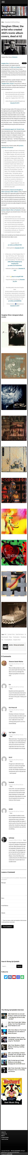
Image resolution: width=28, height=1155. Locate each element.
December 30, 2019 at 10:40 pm (16, 811)
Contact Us (4, 1134)
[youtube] (14, 977)
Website (3, 913)
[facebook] (10, 977)
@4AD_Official (11, 261)
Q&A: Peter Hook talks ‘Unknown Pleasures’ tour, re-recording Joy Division (17, 1069)
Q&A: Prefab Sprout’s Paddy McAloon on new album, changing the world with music (16, 1062)
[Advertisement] (14, 945)
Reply (11, 665)
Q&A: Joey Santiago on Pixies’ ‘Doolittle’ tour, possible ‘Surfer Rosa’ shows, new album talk (17, 1054)
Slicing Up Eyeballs (19, 645)
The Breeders (16, 637)
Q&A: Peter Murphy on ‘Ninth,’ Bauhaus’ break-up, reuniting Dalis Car (16, 1046)
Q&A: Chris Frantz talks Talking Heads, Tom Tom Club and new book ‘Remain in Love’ (17, 1024)
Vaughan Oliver (5, 63)
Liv (10, 684)
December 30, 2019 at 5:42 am (16, 784)
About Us (3, 1132)
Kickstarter (14, 57)
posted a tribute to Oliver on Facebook (10, 210)
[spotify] (22, 977)
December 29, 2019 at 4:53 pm (16, 759)
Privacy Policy (4, 1137)
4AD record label (15, 67)
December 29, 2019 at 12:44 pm (16, 709)
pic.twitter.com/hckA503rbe (14, 301)
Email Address (4, 905)
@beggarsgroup (18, 261)
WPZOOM (9, 1154)
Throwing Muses (8, 639)
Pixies (10, 637)
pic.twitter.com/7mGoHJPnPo (15, 265)
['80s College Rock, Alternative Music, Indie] (14, 11)
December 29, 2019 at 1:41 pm (16, 734)
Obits (2, 22)
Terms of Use (4, 1139)
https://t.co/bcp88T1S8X (17, 276)
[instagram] (18, 977)
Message (3, 882)
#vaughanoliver (14, 263)
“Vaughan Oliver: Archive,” (7, 83)
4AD (5, 634)
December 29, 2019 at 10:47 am (16, 687)
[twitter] (6, 977)
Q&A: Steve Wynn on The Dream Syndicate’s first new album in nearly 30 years (17, 1031)
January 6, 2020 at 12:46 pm (15, 840)
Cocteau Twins (11, 634)
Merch (3, 1135)
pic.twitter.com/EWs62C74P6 (15, 245)
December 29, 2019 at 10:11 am (16, 663)
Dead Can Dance (20, 634)
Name (2, 898)
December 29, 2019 (14, 103)
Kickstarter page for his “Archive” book (14, 129)
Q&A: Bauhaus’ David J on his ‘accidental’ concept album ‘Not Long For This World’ (17, 1039)
